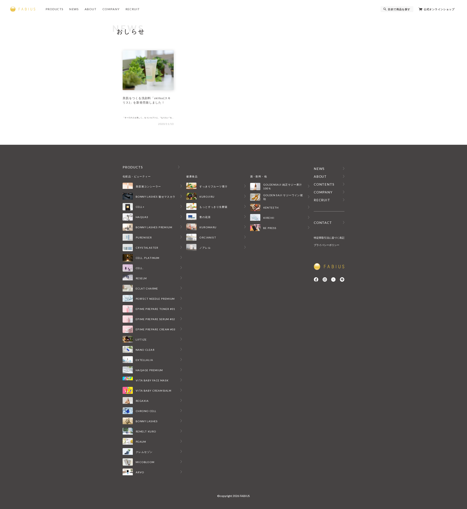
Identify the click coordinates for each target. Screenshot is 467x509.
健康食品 (192, 176)
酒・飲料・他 (258, 176)
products (54, 9)
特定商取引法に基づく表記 (329, 237)
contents (324, 184)
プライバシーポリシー (326, 244)
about (91, 9)
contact (323, 223)
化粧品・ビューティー (137, 176)
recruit (133, 9)
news (74, 9)
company (111, 9)
